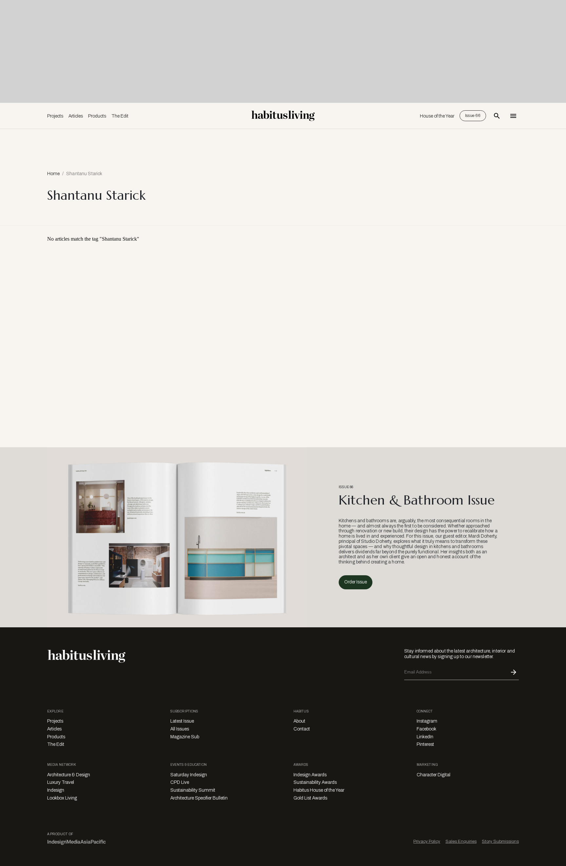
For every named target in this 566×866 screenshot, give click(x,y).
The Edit (119, 116)
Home (53, 173)
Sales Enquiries (461, 841)
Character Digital (433, 774)
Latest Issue (182, 721)
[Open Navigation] (513, 115)
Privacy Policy (426, 841)
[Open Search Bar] (496, 115)
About (299, 721)
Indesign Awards (310, 774)
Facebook (426, 729)
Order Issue (355, 582)
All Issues (179, 729)
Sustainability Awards (315, 782)
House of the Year (437, 116)
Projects (55, 116)
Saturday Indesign (188, 774)
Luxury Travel (60, 782)
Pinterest (425, 744)
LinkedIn (425, 736)
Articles (75, 116)
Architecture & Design (68, 774)
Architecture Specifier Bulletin (199, 798)
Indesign (55, 790)
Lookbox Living (62, 798)
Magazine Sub (184, 736)
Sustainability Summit (192, 790)
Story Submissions (500, 841)
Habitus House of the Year (318, 790)
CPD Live (179, 782)
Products (97, 116)
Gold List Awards (310, 798)
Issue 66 (473, 115)
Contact (301, 729)
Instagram (427, 721)
